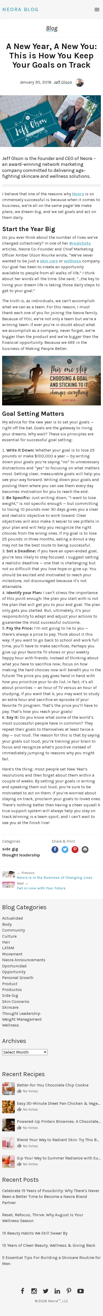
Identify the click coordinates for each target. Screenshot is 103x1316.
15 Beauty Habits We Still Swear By (34, 1233)
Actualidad (12, 918)
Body (7, 924)
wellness (72, 260)
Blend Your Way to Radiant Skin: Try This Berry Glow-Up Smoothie (59, 1139)
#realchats (80, 243)
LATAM (8, 947)
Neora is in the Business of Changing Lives (54, 877)
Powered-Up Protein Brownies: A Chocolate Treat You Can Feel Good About (59, 1121)
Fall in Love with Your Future (41, 888)
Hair (6, 942)
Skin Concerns (15, 1001)
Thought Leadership (21, 855)
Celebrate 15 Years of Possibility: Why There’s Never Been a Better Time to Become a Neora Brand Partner (50, 1196)
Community (13, 930)
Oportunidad (14, 965)
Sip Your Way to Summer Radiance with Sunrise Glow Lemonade (59, 1158)
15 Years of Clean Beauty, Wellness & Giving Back (48, 1245)
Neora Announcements (23, 959)
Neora (78, 193)
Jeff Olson (63, 81)
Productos (12, 989)
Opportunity (13, 971)
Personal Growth (17, 977)
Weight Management (22, 1019)
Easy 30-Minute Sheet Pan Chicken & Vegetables (59, 1103)
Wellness (10, 1025)
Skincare (10, 1007)
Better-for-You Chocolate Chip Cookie (53, 1085)
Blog (51, 28)
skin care (49, 260)
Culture (9, 936)
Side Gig (10, 848)
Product (9, 983)
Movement (12, 953)
